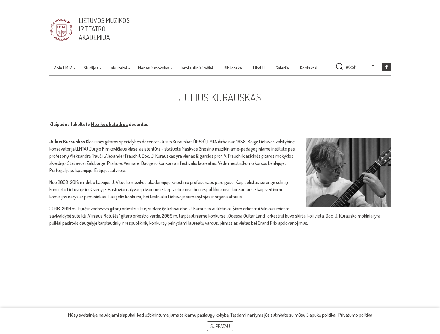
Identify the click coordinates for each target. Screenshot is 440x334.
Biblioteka (233, 68)
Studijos (91, 68)
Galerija (282, 68)
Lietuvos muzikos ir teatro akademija (104, 28)
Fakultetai (118, 68)
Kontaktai (308, 68)
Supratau (220, 326)
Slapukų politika (321, 315)
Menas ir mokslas (153, 68)
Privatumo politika (355, 315)
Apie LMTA (63, 68)
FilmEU (259, 68)
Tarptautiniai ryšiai (196, 68)
